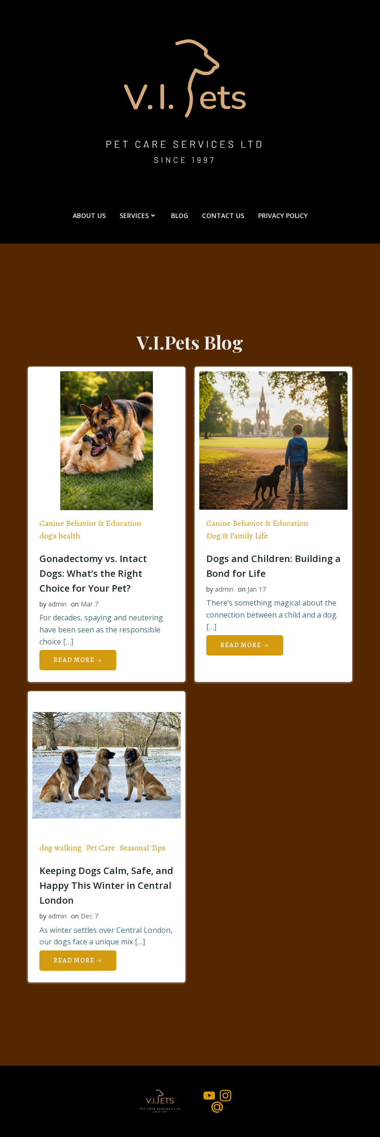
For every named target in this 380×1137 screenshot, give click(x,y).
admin (57, 604)
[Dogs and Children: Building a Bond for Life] (273, 440)
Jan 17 (256, 589)
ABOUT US (89, 215)
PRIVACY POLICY (283, 215)
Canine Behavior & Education (90, 523)
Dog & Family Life (237, 535)
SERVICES (134, 215)
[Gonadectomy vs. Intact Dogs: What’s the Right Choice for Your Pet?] (106, 440)
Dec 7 (89, 916)
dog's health (59, 535)
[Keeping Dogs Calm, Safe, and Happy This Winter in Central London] (106, 764)
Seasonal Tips (142, 847)
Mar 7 (89, 604)
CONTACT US (223, 215)
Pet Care (100, 847)
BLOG (179, 215)
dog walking (60, 847)
